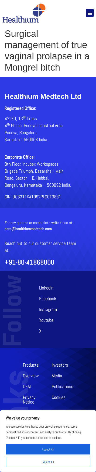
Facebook (47, 299)
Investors (60, 365)
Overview (31, 376)
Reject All (48, 462)
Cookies (58, 397)
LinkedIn (46, 288)
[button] (90, 13)
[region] (48, 441)
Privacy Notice (29, 399)
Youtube (46, 320)
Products (31, 365)
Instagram (48, 309)
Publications (62, 386)
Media (57, 376)
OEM (27, 386)
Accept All (48, 449)
